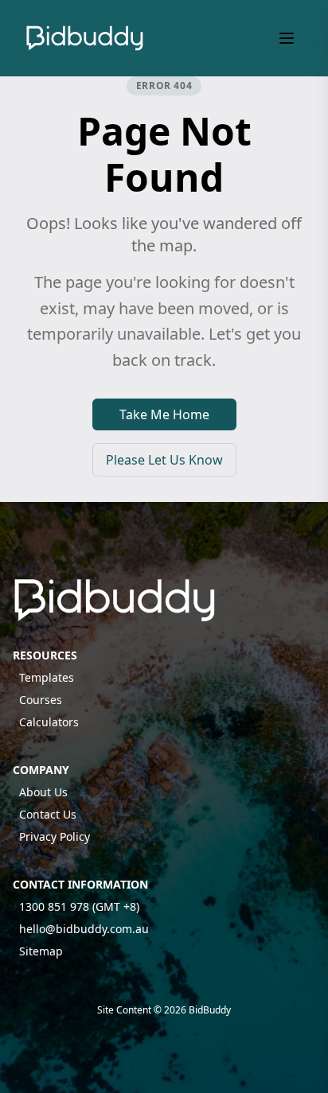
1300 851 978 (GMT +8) (79, 906)
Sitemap (41, 951)
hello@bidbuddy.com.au (84, 928)
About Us (43, 791)
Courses (40, 699)
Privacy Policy (54, 836)
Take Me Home (164, 414)
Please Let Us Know (164, 460)
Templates (46, 677)
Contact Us (47, 814)
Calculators (49, 721)
